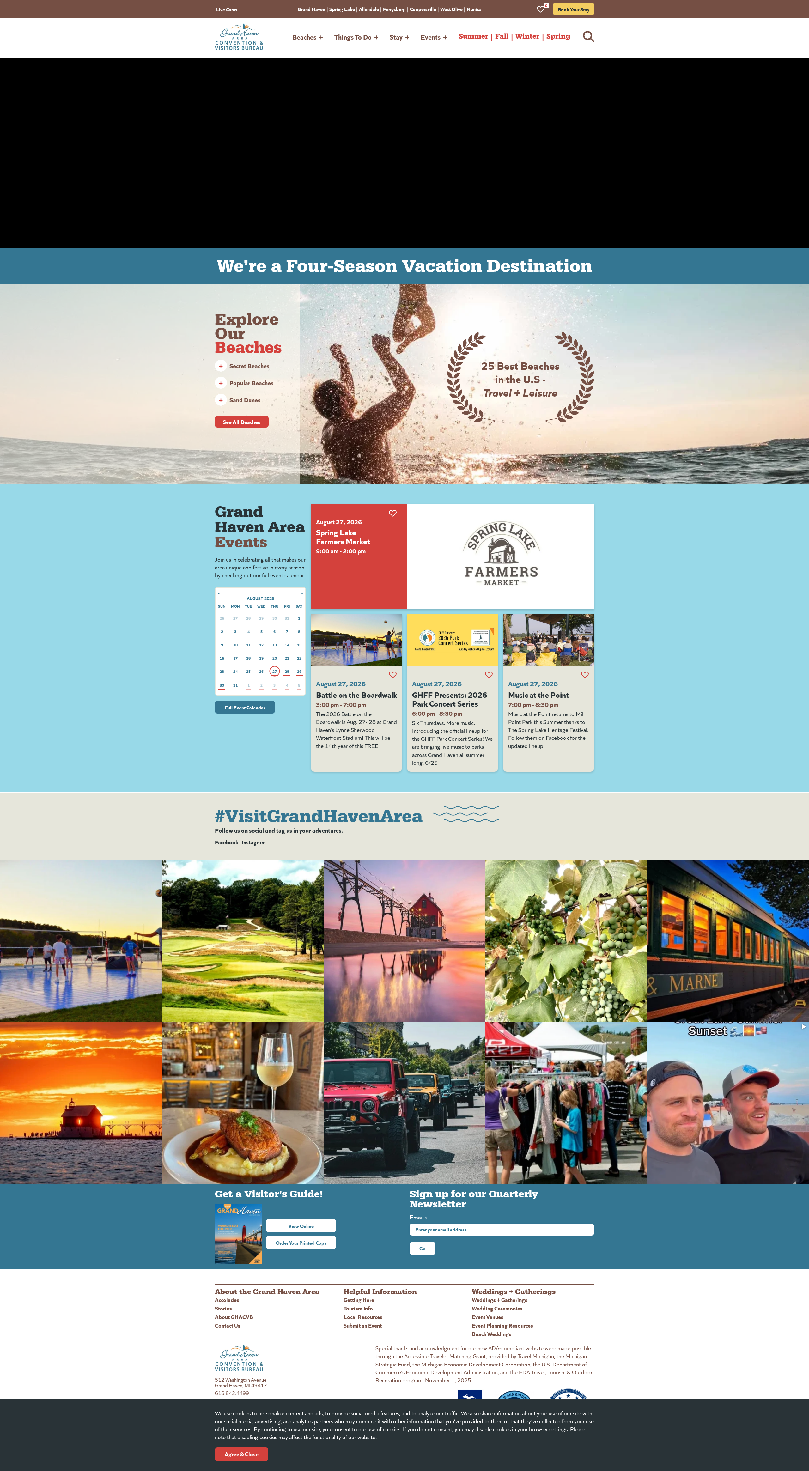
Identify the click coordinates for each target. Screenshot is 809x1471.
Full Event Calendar (245, 707)
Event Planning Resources (502, 1325)
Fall (501, 36)
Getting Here (359, 1300)
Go (422, 1248)
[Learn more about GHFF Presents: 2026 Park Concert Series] (452, 640)
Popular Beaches (246, 382)
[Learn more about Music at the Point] (548, 640)
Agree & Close (242, 1454)
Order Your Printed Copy (301, 1242)
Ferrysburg (394, 8)
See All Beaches (241, 422)
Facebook (226, 842)
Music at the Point (538, 694)
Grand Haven (311, 8)
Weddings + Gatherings (499, 1300)
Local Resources (363, 1317)
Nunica (474, 8)
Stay (396, 36)
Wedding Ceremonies (497, 1308)
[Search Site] (588, 36)
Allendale (369, 8)
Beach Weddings (491, 1334)
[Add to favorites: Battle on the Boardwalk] (393, 675)
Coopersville (423, 8)
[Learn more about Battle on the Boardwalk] (356, 640)
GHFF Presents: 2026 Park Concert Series (449, 699)
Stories (223, 1308)
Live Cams (226, 9)
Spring (558, 36)
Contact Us (227, 1325)
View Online (312, 1225)
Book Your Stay (573, 9)
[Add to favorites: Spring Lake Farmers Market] (393, 513)
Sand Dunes (239, 399)
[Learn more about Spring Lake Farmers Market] (500, 556)
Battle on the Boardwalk (356, 694)
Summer (473, 36)
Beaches (304, 36)
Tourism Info (358, 1308)
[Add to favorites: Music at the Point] (585, 675)
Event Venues (487, 1317)
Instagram (254, 842)
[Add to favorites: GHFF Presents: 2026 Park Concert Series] (489, 675)
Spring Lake (342, 8)
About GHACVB (234, 1317)
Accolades (227, 1300)
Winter (527, 36)
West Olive (451, 8)
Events (431, 36)
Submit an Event (363, 1325)
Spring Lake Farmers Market (343, 536)
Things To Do (353, 36)
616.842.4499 (232, 1392)
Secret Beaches (244, 365)
